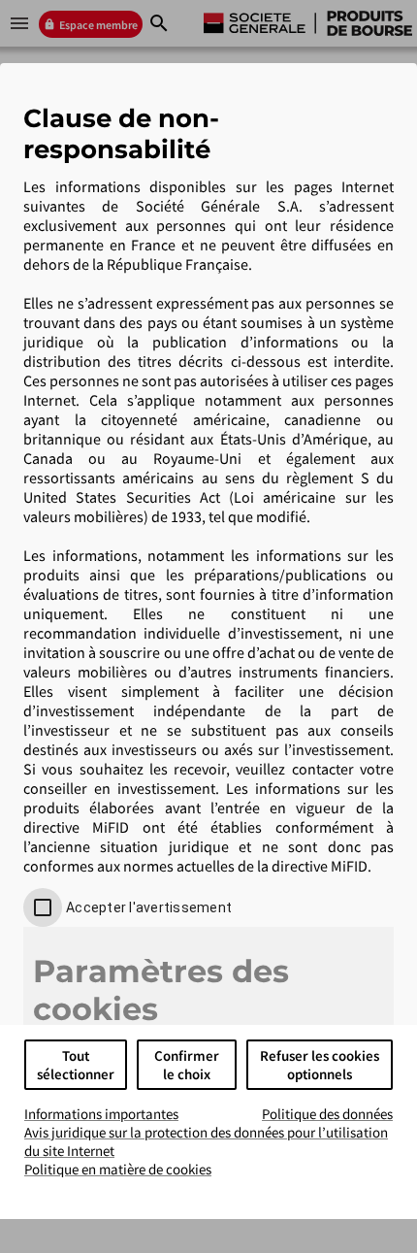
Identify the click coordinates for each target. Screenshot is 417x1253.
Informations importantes (101, 1114)
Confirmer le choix (186, 1064)
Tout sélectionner (75, 1064)
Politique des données (327, 1114)
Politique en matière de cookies (117, 1169)
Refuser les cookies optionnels (319, 1064)
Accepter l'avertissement (149, 907)
